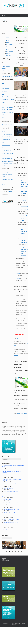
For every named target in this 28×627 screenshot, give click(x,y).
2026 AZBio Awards (7, 499)
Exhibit (7, 42)
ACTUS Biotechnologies (7, 134)
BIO (3, 83)
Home (3, 20)
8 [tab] (15, 551)
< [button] (4, 546)
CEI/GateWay (5, 172)
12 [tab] (21, 551)
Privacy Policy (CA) (5, 561)
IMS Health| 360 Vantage (7, 76)
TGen (3, 184)
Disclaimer (4, 558)
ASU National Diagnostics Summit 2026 (11, 509)
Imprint (3, 559)
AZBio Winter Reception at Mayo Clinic (11, 522)
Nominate (8, 40)
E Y (3, 142)
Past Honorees (9, 49)
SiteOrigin (14, 624)
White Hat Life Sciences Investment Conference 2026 (14, 502)
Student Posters (9, 44)
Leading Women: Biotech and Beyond (11, 491)
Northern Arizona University (8, 99)
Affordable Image (5, 131)
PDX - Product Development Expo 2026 (11, 512)
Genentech (4, 91)
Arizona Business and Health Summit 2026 (12, 519)
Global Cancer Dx (6, 145)
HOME (7, 37)
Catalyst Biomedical (6, 139)
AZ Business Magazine (7, 124)
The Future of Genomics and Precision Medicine (13, 476)
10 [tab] (18, 551)
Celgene (4, 86)
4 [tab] (9, 551)
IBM (3, 147)
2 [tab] (6, 551)
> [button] (24, 546)
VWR (3, 117)
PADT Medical (5, 182)
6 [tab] (12, 551)
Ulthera (3, 114)
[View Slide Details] (14, 545)
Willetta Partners (5, 70)
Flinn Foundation (5, 88)
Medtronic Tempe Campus (7, 153)
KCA (3, 94)
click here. (16, 355)
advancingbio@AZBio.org (22, 413)
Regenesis (4, 105)
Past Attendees (9, 51)
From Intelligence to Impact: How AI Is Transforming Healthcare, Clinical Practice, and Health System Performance (12, 471)
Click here (18, 273)
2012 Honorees (9, 48)
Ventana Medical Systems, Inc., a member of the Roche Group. (8, 163)
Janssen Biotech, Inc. (6, 150)
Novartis (4, 156)
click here (10, 191)
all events (5, 529)
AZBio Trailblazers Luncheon (9, 526)
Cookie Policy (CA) (5, 560)
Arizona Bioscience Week (8, 488)
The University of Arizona (7, 112)
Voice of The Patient (7, 506)
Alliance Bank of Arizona (7, 136)
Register (8, 39)
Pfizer (3, 102)
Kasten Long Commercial (7, 179)
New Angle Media (6, 96)
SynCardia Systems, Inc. (7, 158)
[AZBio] (14, 6)
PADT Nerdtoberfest (7, 516)
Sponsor (8, 46)
